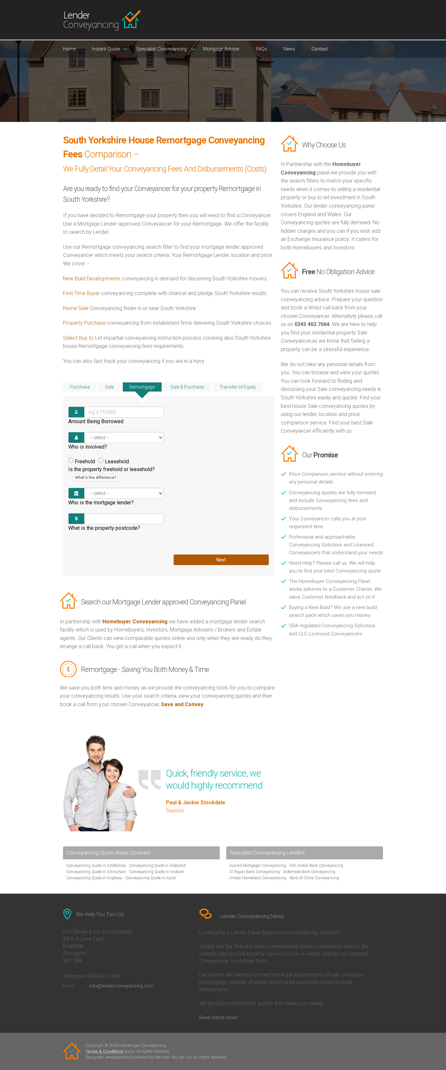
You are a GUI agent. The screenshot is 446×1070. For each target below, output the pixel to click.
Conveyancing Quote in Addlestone (96, 865)
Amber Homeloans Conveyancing (258, 878)
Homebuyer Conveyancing (135, 621)
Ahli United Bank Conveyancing (316, 865)
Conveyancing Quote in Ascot (150, 878)
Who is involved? (87, 447)
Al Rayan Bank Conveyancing (255, 871)
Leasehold (117, 461)
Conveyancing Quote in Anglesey (94, 878)
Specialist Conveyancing (161, 49)
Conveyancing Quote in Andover (156, 871)
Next (221, 559)
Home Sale (75, 308)
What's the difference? (95, 477)
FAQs (261, 49)
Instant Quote (106, 49)
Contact (319, 49)
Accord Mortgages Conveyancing (258, 865)
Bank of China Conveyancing (314, 878)
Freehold (85, 461)
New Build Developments (91, 278)
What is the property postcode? (104, 528)
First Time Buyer (81, 293)
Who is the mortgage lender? (101, 502)
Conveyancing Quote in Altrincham (96, 871)
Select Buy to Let (82, 338)
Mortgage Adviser (221, 49)
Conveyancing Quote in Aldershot (157, 865)
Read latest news (218, 1017)
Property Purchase (85, 323)
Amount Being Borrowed (95, 421)
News (289, 49)
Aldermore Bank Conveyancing (309, 871)
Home (69, 49)
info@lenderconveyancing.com (121, 985)
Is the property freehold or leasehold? (111, 473)
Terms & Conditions (104, 1051)
